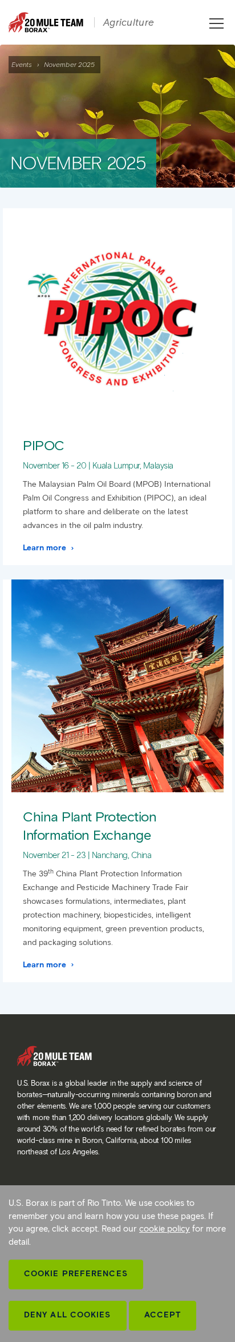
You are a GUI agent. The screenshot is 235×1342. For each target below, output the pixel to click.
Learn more (45, 548)
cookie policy (164, 1229)
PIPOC (43, 445)
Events (22, 64)
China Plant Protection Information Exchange (89, 825)
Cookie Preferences (76, 1274)
